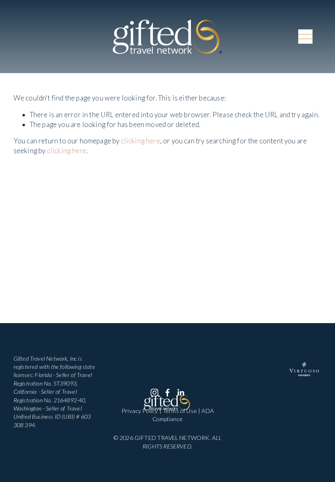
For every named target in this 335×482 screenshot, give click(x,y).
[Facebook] (167, 392)
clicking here (140, 140)
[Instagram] (154, 392)
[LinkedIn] (180, 392)
